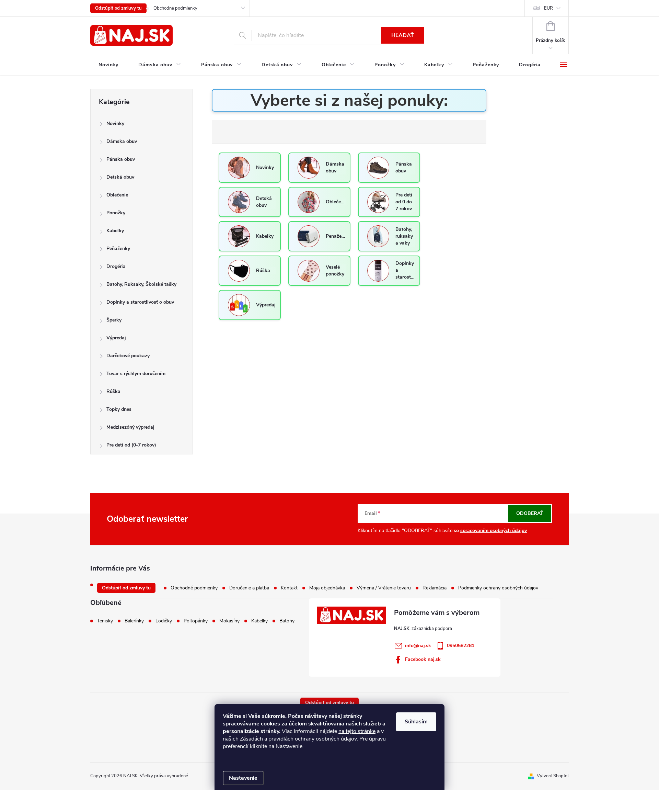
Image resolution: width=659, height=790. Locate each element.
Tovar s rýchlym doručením (135, 373)
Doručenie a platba (249, 588)
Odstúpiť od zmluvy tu (118, 8)
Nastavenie (243, 778)
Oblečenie (117, 195)
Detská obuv (120, 177)
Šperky (114, 320)
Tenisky (105, 621)
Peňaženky (118, 248)
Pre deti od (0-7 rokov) (131, 445)
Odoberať (529, 513)
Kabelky (115, 230)
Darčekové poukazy (128, 355)
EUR (548, 8)
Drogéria (116, 266)
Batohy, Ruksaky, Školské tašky (141, 284)
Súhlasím (416, 721)
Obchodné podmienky (175, 8)
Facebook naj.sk (423, 659)
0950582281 (460, 645)
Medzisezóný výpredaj (130, 427)
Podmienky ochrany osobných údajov (498, 588)
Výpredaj (116, 338)
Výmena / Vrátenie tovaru (384, 588)
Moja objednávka (327, 588)
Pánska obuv (120, 159)
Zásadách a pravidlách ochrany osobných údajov (298, 739)
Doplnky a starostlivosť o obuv (140, 302)
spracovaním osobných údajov (493, 530)
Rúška (113, 391)
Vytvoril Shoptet (553, 776)
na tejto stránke (356, 731)
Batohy (286, 621)
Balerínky (134, 621)
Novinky (115, 123)
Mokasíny (229, 621)
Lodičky (163, 621)
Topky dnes (118, 409)
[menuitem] (108, 65)
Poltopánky (196, 621)
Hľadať (402, 35)
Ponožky (115, 213)
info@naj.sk (418, 645)
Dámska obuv (121, 141)
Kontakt (289, 588)
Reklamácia (435, 588)
